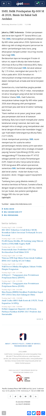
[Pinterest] (20, 396)
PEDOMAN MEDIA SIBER (23, 346)
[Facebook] (10, 396)
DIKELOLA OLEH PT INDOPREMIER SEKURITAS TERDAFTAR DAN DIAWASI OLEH (23, 371)
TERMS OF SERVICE (33, 344)
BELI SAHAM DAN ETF (12, 212)
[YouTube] (25, 396)
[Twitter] (15, 396)
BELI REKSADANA (10, 215)
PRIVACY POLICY (18, 344)
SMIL (8, 38)
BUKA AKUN (8, 209)
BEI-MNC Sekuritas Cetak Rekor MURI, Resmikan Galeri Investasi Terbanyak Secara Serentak (22, 232)
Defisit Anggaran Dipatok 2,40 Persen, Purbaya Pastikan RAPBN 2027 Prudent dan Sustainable (21, 311)
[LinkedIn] (35, 396)
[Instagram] (30, 396)
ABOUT (8, 344)
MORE (39, 319)
